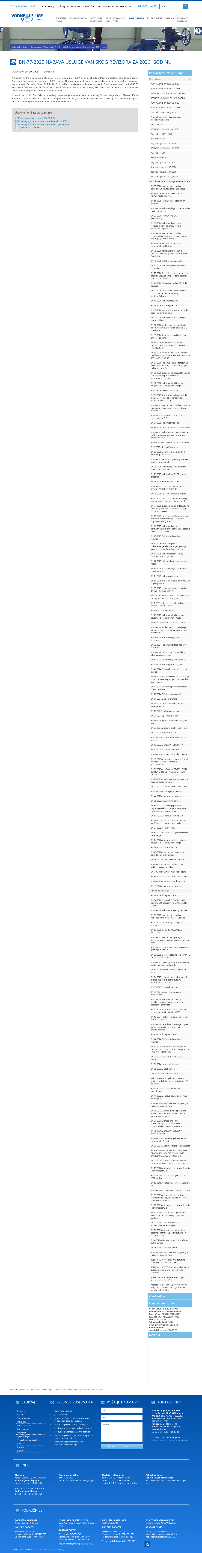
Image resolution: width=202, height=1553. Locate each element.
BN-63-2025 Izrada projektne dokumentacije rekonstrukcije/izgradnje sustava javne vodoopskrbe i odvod (168, 546)
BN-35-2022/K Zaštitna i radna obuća (167, 859)
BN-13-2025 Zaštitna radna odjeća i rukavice (166, 537)
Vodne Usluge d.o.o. (19, 47)
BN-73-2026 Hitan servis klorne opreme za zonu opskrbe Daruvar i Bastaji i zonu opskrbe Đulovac (170, 293)
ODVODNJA (96, 19)
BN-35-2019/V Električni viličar (164, 1247)
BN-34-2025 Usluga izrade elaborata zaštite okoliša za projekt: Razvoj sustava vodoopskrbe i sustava (170, 980)
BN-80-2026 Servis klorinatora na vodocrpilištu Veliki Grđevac (165, 244)
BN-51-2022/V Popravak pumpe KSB (167, 815)
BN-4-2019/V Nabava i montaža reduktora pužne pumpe (169, 1241)
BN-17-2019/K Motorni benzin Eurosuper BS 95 (170, 1184)
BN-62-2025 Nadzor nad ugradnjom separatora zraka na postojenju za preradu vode (170, 940)
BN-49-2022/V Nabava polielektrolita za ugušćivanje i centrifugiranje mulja (168, 822)
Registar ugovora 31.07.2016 (163, 167)
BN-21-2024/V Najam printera (164, 699)
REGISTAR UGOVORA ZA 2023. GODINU (168, 98)
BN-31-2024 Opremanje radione (165, 715)
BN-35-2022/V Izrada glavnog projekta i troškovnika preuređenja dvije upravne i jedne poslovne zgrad (168, 1113)
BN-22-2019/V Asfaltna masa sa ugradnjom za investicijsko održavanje (170, 1253)
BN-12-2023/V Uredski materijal (165, 749)
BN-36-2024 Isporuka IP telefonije (166, 1064)
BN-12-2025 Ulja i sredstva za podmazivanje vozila (170, 562)
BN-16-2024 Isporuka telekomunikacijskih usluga (169, 722)
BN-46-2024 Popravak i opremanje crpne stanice (169, 670)
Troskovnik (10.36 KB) (29, 127)
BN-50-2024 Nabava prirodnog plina (167, 664)
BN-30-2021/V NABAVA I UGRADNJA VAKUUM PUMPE (166, 1132)
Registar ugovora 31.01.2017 (163, 162)
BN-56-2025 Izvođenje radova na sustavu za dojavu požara (170, 582)
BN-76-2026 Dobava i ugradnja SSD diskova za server (170, 284)
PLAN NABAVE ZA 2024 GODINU (165, 103)
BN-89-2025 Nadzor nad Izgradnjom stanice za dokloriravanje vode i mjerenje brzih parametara (170, 408)
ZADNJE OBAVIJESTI (23, 6)
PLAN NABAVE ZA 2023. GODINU (165, 107)
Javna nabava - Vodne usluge (42, 47)
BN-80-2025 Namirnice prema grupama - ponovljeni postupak (169, 468)
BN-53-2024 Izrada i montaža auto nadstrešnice (166, 993)
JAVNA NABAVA (135, 18)
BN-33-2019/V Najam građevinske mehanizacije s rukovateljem (166, 1224)
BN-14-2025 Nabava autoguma (164, 576)
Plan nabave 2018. (159, 138)
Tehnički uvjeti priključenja (29, 1440)
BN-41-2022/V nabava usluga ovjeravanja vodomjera (169, 1097)
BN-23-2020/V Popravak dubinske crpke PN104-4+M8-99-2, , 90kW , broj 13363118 (169, 1162)
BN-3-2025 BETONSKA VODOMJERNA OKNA (170, 442)
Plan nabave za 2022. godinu (163, 112)
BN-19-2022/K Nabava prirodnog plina (168, 881)
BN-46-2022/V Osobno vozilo (164, 847)
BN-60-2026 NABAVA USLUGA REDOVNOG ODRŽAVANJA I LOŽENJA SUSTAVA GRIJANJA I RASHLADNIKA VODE (170, 355)
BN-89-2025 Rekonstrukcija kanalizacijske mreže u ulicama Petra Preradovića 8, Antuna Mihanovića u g (169, 398)
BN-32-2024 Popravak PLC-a (163, 732)
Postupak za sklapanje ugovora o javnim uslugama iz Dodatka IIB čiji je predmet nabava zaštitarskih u (169, 1287)
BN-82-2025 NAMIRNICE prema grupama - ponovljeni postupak (169, 460)
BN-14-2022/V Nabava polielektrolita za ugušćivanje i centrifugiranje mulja (168, 841)
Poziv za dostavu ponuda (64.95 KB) (36, 118)
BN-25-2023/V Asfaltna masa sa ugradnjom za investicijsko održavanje (170, 780)
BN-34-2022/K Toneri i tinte (163, 828)
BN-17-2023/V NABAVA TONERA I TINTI (168, 744)
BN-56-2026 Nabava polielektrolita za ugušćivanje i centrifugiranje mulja (167, 384)
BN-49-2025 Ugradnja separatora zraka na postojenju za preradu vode (170, 963)
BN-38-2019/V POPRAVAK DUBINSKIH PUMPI (170, 1190)
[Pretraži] (185, 6)
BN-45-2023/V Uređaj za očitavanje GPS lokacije (168, 738)
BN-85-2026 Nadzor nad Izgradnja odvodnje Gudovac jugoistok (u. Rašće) (168, 187)
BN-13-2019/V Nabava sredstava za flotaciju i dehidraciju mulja (170, 1206)
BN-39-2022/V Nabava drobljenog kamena (170, 876)
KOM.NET (154, 1334)
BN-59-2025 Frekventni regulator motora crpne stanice (169, 570)
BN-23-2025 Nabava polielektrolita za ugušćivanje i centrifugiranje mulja (167, 616)
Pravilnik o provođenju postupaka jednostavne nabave (166, 118)
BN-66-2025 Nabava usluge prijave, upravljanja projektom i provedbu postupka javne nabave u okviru (170, 529)
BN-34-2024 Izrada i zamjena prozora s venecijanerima (168, 705)
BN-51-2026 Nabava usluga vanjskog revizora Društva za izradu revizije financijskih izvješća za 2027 (167, 226)
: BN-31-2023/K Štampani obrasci (165, 1073)
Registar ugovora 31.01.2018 (163, 143)
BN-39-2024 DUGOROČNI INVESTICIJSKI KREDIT (168, 1058)
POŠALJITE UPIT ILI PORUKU (123, 1446)
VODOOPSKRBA (78, 18)
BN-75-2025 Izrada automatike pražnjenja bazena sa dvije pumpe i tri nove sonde (169, 500)
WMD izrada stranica (22, 1549)
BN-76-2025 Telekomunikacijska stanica (168, 493)
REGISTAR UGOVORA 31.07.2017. (165, 148)
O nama (20, 1414)
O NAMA (169, 18)
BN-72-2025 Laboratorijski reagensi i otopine (167, 924)
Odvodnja (21, 1422)
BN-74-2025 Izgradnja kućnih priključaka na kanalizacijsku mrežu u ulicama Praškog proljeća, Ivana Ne (170, 509)
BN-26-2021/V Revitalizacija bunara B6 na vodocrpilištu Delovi (169, 1139)
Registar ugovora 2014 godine (164, 176)
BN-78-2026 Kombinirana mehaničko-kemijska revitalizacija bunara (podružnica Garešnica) (169, 254)
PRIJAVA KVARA (147, 6)
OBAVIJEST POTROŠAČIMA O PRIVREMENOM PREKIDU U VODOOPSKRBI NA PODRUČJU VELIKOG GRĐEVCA (117, 6)
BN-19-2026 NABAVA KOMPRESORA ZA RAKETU (168, 202)
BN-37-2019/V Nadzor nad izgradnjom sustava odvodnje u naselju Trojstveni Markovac (168, 1215)
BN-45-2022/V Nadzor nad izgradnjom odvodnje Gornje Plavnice (168, 853)
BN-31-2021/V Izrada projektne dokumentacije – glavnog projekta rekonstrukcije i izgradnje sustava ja (166, 1124)
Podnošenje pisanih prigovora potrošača (170, 1440)
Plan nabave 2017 (158, 153)
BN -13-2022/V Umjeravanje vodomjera (168, 871)
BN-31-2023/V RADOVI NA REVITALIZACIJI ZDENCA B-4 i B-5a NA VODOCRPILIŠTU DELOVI (169, 772)
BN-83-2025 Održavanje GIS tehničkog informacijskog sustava (168, 453)
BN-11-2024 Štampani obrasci (164, 1034)
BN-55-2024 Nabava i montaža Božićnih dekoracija (168, 646)
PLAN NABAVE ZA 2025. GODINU (165, 88)
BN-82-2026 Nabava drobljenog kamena (169, 910)
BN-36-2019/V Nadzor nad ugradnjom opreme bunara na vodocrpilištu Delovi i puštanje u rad (169, 1233)
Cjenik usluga (157, 1296)
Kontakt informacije (161, 1303)
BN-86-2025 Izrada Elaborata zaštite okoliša (170, 427)
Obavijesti (21, 1432)
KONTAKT (182, 19)
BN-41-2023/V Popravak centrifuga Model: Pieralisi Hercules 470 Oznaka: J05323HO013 (169, 762)
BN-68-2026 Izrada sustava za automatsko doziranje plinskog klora (169, 311)
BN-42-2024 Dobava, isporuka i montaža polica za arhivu (169, 688)
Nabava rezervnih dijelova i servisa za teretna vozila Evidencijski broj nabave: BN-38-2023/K (170, 1081)
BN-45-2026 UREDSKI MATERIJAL (165, 390)
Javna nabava (23, 1429)
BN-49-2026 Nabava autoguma (164, 300)
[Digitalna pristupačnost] (198, 31)
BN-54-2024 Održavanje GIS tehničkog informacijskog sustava (168, 653)
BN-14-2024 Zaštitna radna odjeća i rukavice (166, 1040)
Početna (21, 1411)
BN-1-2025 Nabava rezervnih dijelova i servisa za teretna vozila (168, 604)
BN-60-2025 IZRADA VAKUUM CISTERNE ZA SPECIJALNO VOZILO (170, 948)
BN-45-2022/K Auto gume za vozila (166, 886)
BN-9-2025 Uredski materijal (163, 610)
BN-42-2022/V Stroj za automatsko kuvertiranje (166, 1090)
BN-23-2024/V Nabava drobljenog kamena (170, 728)
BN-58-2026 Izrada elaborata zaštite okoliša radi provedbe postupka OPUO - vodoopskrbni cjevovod (170, 376)
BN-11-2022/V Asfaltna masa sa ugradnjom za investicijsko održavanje (170, 1104)
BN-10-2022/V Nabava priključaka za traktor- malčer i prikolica (167, 865)
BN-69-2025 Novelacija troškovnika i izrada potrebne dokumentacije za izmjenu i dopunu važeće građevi (170, 519)
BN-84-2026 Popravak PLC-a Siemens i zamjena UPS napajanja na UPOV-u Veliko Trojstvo (169, 903)
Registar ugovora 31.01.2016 (163, 172)
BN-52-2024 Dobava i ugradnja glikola (168, 659)
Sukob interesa (157, 124)
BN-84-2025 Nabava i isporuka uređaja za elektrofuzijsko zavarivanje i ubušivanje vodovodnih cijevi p (169, 435)
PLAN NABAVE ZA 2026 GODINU (165, 84)
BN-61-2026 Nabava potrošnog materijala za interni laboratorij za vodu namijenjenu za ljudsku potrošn (169, 365)
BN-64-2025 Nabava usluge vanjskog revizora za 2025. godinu (167, 555)
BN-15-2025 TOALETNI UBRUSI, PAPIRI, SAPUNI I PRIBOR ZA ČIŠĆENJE (168, 487)
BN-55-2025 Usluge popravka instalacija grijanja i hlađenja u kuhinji (168, 589)
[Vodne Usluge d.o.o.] (27, 25)
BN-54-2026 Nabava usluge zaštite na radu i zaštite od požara (170, 209)
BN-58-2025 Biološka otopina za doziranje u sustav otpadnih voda (170, 956)
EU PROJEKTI (154, 18)
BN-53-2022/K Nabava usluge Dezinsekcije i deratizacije (170, 834)
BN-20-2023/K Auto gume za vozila (166, 801)
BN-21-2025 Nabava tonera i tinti (165, 422)
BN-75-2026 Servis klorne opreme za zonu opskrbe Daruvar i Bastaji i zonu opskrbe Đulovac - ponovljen (169, 276)
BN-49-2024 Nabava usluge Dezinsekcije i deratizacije (169, 638)
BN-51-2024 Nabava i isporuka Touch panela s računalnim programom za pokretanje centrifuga (167, 1002)
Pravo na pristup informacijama (166, 1437)
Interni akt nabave (159, 157)
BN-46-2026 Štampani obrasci (164, 895)
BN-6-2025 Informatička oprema (165, 447)
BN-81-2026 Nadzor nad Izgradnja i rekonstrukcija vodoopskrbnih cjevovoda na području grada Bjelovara (170, 236)
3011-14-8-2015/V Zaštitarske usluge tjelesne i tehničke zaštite (167, 1278)
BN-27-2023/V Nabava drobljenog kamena (170, 786)
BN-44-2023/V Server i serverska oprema (169, 754)
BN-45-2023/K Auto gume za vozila (166, 791)
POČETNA (61, 19)
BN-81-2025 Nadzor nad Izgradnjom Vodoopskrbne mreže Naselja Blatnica (168, 916)
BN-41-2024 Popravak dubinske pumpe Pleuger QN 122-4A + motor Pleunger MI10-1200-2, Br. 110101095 (170, 1049)
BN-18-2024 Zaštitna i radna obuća (166, 694)
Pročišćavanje (23, 1425)
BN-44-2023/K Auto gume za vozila (166, 796)
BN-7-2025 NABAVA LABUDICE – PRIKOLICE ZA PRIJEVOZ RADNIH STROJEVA (170, 597)
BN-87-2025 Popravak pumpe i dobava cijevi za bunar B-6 (168, 416)
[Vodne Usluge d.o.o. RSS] (147, 1546)
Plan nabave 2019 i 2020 (161, 134)
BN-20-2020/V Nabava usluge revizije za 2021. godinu (168, 1177)
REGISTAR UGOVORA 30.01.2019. (165, 129)
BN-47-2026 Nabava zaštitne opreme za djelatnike (168, 267)
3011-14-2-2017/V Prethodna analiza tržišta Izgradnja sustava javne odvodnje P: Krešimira (170, 1270)
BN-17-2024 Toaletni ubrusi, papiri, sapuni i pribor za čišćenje (170, 1018)
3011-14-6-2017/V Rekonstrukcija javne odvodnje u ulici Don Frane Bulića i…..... (168, 1261)
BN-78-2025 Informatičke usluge (165, 481)
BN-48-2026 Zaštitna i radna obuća (166, 261)
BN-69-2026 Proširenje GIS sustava (166, 305)
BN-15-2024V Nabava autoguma (165, 711)
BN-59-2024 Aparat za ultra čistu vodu (168, 622)
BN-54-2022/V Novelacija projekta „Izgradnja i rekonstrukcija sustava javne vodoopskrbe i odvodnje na (168, 808)
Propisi (20, 1447)
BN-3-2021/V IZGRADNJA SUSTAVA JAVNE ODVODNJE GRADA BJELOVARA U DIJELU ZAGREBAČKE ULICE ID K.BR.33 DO (169, 1153)
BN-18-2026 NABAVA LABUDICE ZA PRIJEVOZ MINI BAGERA (166, 195)
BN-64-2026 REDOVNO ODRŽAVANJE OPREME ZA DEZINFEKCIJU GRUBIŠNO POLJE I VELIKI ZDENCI (170, 345)
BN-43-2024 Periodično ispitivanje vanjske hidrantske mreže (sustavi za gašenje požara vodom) (169, 1027)
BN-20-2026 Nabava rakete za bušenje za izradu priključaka (169, 319)
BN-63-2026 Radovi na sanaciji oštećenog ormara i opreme (169, 336)
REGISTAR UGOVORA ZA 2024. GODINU (168, 93)
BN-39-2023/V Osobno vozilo (164, 1069)
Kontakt (20, 1443)
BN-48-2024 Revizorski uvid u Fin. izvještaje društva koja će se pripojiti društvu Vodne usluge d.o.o (170, 679)
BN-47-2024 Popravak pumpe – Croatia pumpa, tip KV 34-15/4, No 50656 (168, 1011)
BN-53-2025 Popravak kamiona (164, 987)
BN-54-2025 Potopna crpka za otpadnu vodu (168, 971)
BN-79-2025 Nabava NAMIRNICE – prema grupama (169, 475)
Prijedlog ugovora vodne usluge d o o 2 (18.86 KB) (43, 124)
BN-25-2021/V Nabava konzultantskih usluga (170, 1145)
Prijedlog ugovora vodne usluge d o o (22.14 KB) (42, 121)
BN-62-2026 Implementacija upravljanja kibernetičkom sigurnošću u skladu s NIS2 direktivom (169, 328)
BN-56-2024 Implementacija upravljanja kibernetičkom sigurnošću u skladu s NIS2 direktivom (169, 630)
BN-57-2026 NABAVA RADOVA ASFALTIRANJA (164, 217)
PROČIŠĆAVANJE (115, 19)
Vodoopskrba (23, 1418)
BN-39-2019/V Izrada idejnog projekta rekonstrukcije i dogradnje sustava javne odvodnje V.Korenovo (169, 1198)
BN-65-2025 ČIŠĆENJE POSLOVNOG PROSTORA (166, 931)
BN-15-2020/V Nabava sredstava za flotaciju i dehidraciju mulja (170, 1169)
